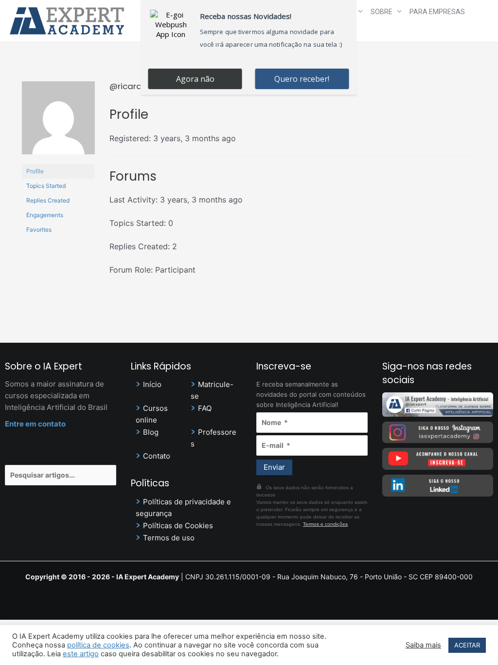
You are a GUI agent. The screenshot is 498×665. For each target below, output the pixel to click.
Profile (35, 171)
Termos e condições (325, 524)
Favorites (39, 229)
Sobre (381, 12)
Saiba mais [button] (423, 645)
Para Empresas (437, 12)
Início (152, 384)
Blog (151, 432)
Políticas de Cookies (178, 525)
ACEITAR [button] (467, 645)
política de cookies (98, 645)
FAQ (205, 408)
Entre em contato (35, 423)
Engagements (44, 215)
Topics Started (46, 185)
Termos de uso (169, 537)
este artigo (81, 653)
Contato (156, 456)
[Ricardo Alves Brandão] (58, 122)
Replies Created (48, 200)
